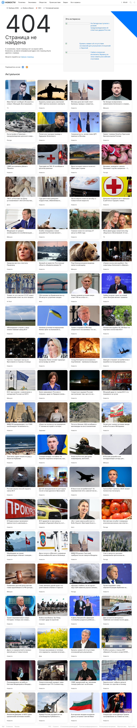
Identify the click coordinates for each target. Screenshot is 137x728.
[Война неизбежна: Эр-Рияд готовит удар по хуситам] (52, 611)
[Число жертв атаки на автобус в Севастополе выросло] (85, 192)
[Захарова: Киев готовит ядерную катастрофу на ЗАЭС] (52, 353)
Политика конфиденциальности (88, 726)
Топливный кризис (52, 8)
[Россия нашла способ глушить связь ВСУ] (20, 482)
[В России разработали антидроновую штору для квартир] (117, 450)
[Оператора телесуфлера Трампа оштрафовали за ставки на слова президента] (117, 708)
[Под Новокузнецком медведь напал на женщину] (85, 256)
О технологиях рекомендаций (68, 726)
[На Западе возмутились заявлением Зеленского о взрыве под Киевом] (117, 95)
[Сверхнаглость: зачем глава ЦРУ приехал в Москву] (85, 127)
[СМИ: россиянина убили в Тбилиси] (20, 159)
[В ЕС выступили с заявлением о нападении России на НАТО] (20, 385)
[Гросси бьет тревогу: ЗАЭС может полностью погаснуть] (117, 482)
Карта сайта (131, 726)
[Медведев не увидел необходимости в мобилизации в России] (20, 224)
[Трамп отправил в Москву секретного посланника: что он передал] (85, 321)
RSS (50, 726)
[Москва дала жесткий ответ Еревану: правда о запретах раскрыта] (85, 95)
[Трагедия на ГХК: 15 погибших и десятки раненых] (52, 159)
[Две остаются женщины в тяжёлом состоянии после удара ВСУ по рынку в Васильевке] (117, 611)
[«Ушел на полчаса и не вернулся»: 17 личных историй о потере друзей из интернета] (52, 417)
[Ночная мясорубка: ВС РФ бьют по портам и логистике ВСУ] (117, 321)
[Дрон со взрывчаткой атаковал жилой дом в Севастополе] (20, 643)
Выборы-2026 (14, 8)
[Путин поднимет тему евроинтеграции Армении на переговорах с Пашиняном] (117, 579)
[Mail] (3, 2)
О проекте (56, 726)
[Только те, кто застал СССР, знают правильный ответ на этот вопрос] (20, 288)
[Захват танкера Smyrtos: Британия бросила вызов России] (117, 127)
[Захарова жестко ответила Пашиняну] (20, 256)
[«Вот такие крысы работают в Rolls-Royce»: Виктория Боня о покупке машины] (85, 514)
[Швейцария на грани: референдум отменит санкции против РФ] (20, 546)
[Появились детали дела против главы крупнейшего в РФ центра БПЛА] (20, 579)
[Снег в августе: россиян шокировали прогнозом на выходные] (117, 546)
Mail (3, 726)
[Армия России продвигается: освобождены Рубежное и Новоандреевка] (52, 708)
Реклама (17, 726)
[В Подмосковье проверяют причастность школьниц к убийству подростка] (20, 514)
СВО (39, 8)
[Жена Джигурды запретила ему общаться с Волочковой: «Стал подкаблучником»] (117, 224)
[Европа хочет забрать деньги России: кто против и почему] (117, 675)
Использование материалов (107, 726)
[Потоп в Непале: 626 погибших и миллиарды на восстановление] (85, 417)
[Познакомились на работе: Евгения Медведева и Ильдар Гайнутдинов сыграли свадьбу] (20, 675)
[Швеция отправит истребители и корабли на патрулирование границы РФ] (117, 353)
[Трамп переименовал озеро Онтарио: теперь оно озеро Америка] (20, 611)
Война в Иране (28, 8)
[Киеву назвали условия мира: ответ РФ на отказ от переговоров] (85, 288)
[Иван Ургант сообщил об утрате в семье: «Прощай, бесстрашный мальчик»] (20, 95)
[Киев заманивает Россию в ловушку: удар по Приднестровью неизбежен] (52, 385)
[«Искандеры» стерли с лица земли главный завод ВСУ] (20, 321)
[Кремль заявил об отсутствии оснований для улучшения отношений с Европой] (85, 643)
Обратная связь (121, 726)
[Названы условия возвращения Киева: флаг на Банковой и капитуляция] (52, 321)
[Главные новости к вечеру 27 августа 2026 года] (85, 224)
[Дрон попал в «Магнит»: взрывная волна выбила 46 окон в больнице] (52, 546)
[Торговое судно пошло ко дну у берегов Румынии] (20, 450)
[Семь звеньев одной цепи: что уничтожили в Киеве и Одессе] (52, 579)
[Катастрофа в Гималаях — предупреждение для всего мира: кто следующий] (20, 127)
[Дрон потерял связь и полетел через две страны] (85, 159)
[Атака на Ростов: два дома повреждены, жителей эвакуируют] (85, 450)
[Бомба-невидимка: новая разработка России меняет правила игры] (52, 224)
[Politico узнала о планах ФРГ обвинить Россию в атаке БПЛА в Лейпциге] (117, 643)
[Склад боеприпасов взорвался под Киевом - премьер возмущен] (85, 353)
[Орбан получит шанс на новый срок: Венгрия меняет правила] (117, 288)
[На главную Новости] (9, 2)
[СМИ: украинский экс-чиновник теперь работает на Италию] (85, 675)
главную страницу (27, 57)
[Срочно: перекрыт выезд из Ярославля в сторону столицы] (20, 353)
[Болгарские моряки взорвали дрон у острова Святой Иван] (85, 708)
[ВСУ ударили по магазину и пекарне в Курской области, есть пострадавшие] (52, 514)
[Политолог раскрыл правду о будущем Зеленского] (52, 127)
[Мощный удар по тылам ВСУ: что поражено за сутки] (117, 385)
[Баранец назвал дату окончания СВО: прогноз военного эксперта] (52, 95)
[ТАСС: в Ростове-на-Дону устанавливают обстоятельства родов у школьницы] (20, 192)
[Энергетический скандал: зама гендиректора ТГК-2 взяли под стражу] (52, 675)
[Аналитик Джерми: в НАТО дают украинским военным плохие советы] (20, 708)
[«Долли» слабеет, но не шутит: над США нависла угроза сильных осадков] (85, 579)
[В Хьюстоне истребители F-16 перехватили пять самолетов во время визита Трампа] (85, 482)
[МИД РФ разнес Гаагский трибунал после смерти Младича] (85, 546)
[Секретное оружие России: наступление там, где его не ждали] (85, 385)
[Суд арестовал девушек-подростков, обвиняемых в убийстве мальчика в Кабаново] (52, 192)
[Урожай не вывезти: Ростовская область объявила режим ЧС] (52, 256)
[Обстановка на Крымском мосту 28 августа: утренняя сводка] (52, 288)
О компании (9, 726)
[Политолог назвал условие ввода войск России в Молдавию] (117, 417)
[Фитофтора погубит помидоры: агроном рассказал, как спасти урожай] (117, 514)
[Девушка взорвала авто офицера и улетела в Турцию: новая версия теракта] (117, 192)
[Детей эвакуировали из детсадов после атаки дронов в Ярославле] (52, 482)
